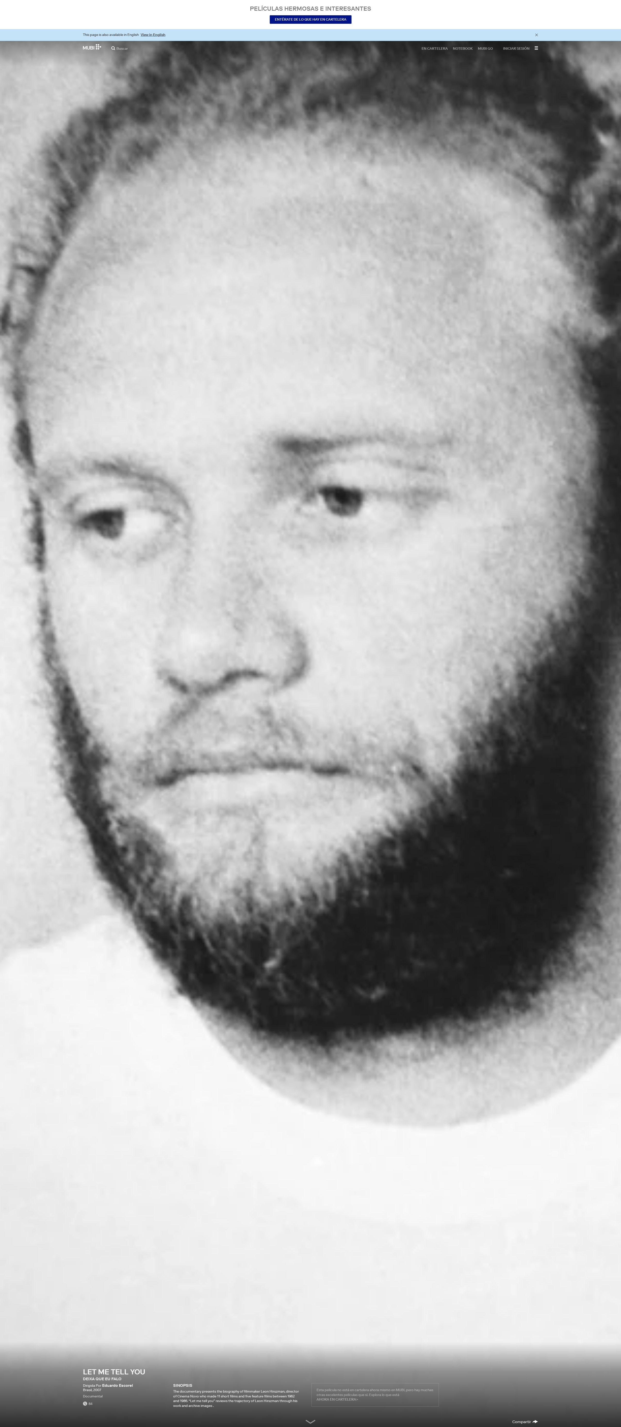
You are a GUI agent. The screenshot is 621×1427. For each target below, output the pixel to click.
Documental (93, 1396)
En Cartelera (435, 48)
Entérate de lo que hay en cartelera (310, 19)
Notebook (463, 48)
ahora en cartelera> (337, 1399)
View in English (153, 34)
